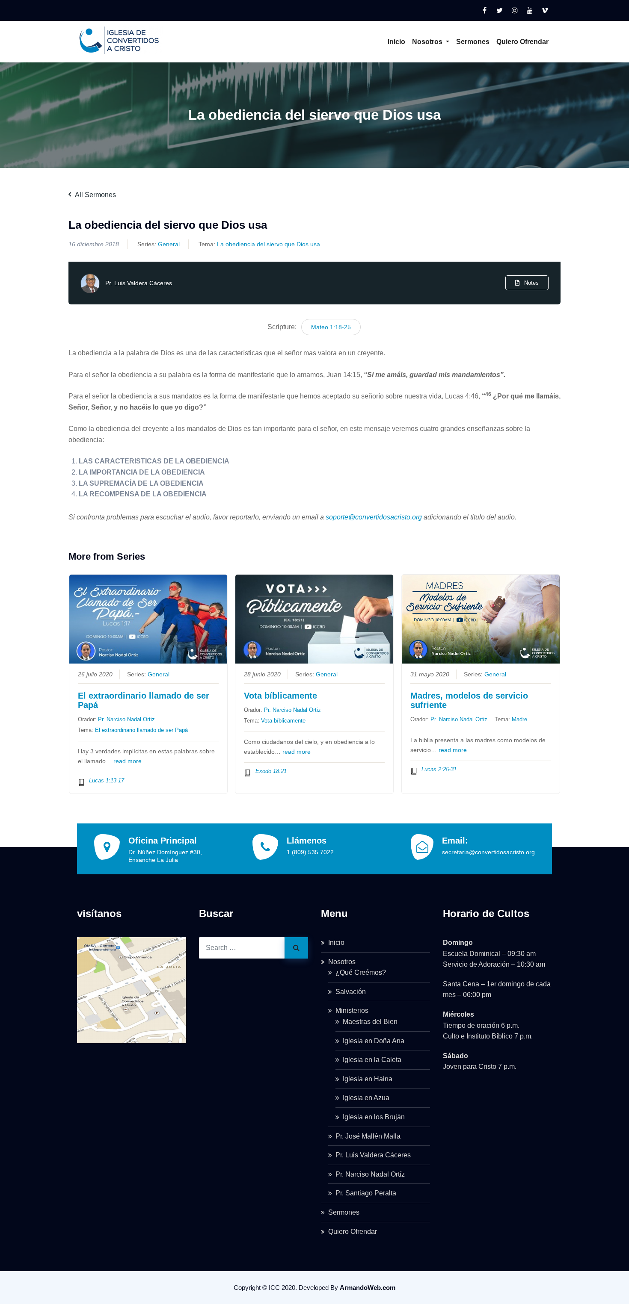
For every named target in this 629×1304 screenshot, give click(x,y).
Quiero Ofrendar (522, 41)
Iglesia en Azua (366, 1097)
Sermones (473, 41)
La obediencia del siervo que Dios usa (268, 244)
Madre (519, 719)
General (169, 244)
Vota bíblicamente (280, 695)
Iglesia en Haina (367, 1079)
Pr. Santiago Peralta (365, 1193)
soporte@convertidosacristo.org (374, 517)
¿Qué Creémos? (360, 972)
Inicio (396, 41)
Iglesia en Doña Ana (373, 1040)
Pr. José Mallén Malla (368, 1136)
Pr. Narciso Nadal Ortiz (126, 719)
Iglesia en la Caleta (372, 1059)
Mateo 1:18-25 (331, 327)
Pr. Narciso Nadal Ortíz (370, 1174)
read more (127, 761)
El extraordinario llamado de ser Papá (143, 700)
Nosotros (428, 41)
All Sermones (95, 194)
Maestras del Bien (370, 1021)
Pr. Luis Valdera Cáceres (138, 283)
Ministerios (351, 1010)
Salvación (350, 991)
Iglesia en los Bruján (374, 1117)
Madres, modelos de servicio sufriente (469, 700)
